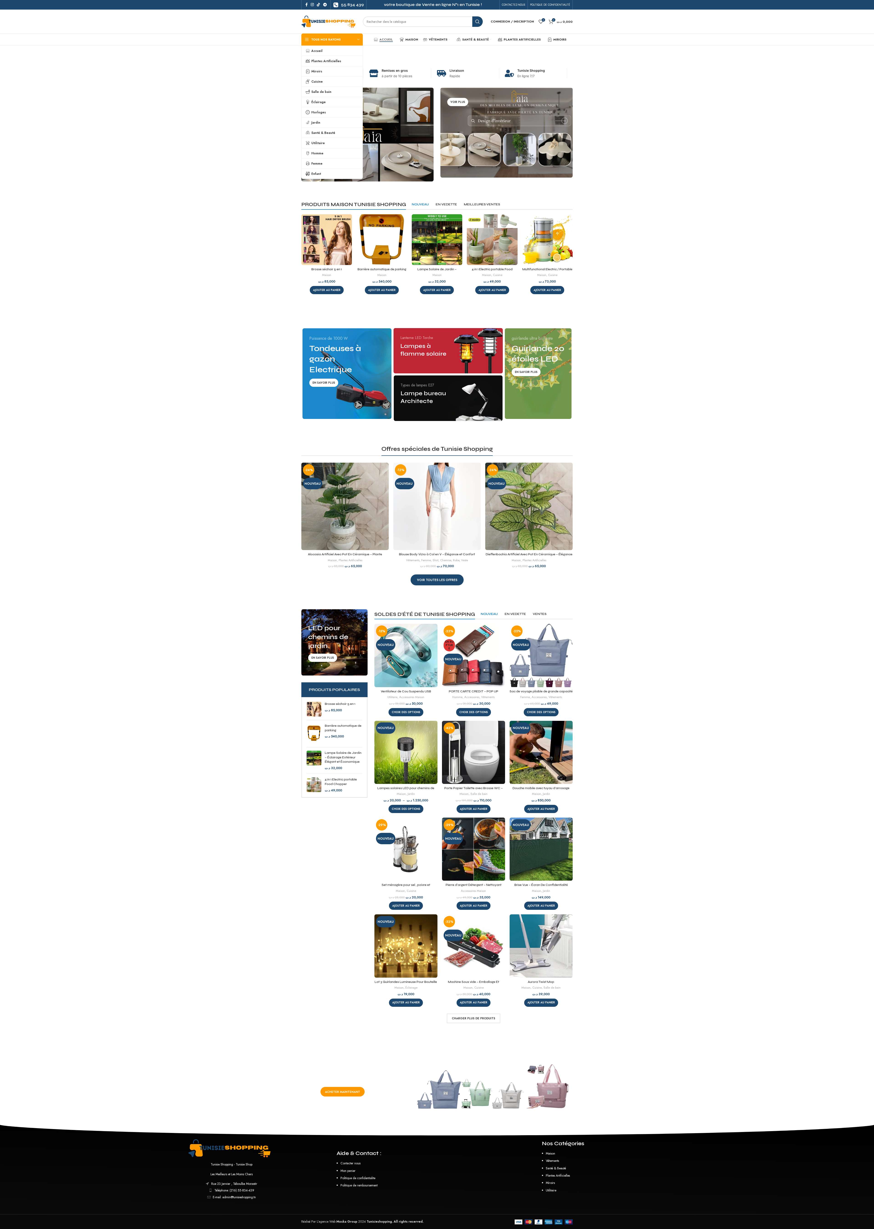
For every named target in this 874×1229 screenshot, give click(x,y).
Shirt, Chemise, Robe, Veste (450, 560)
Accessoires (471, 697)
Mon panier (348, 1170)
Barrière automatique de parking (382, 269)
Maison (326, 275)
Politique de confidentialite (357, 1178)
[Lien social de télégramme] (325, 4)
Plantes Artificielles (350, 560)
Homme (457, 697)
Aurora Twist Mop (541, 982)
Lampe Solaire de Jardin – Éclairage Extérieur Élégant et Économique (343, 757)
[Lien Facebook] (306, 4)
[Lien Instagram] (312, 4)
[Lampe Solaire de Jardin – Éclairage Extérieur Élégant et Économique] (314, 760)
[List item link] (231, 1190)
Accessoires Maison (411, 697)
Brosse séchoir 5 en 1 (326, 269)
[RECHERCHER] (477, 21)
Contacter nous (350, 1163)
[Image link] (231, 1147)
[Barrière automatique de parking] (314, 734)
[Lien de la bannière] (367, 134)
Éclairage (411, 988)
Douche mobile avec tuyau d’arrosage (541, 788)
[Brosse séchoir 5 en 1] (314, 709)
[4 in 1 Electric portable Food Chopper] (314, 785)
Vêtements (412, 560)
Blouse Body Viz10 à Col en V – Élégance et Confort (437, 554)
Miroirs (550, 1183)
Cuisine (497, 275)
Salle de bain (479, 794)
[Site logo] (329, 21)
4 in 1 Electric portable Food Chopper (341, 782)
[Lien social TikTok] (318, 4)
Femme (426, 560)
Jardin (411, 794)
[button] (327, 290)
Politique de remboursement (359, 1185)
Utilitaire (392, 697)
